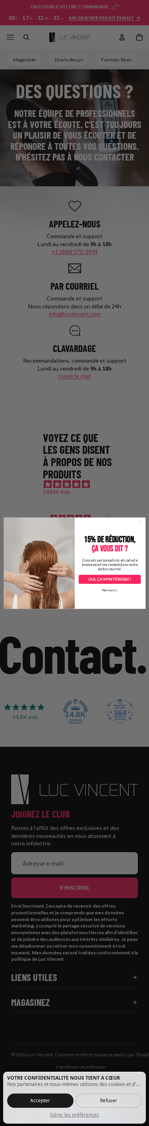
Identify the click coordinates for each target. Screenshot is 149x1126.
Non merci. (109, 590)
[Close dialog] (140, 522)
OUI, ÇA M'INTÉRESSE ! (109, 579)
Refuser (108, 1100)
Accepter (40, 1100)
